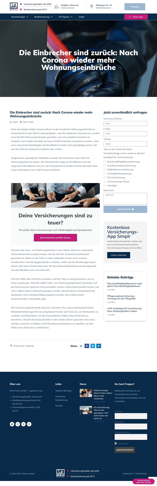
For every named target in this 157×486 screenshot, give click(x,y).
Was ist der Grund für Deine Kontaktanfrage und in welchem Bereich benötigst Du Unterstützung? (124, 153)
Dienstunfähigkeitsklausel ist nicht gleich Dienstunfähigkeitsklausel (124, 285)
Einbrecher (18, 345)
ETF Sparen (64, 17)
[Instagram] (23, 424)
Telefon (107, 139)
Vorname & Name (113, 118)
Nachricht (108, 190)
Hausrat (30, 345)
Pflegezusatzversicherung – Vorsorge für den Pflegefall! (121, 297)
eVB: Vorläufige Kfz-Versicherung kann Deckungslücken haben (124, 310)
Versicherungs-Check (118, 181)
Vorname (119, 411)
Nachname (120, 422)
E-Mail (107, 128)
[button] (87, 346)
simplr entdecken (118, 255)
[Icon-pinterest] (29, 424)
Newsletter (123, 443)
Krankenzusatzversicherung (121, 165)
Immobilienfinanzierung (119, 173)
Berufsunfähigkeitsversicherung (123, 161)
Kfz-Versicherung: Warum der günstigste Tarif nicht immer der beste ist (102, 413)
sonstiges (112, 185)
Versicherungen (18, 17)
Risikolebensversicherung (120, 169)
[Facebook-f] (17, 424)
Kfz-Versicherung (116, 177)
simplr (81, 17)
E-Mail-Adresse (122, 432)
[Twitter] (12, 424)
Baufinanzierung (42, 17)
